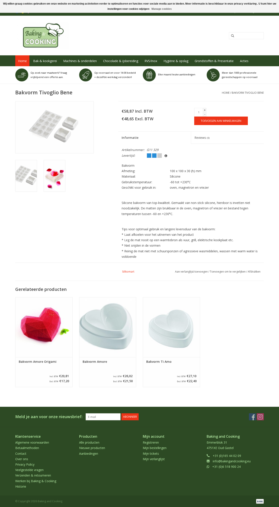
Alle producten (89, 442)
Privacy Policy (24, 464)
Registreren (151, 442)
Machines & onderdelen (80, 61)
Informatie (130, 138)
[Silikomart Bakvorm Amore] (107, 327)
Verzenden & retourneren (33, 475)
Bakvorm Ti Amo (159, 362)
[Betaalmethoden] (259, 501)
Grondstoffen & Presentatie (214, 61)
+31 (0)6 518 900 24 (226, 467)
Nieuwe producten (92, 448)
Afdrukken (254, 271)
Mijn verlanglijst (154, 459)
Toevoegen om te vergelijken (228, 271)
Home (22, 61)
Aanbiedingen (88, 453)
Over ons (21, 459)
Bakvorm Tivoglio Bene (248, 93)
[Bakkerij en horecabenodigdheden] (88, 35)
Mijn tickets (151, 453)
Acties (244, 61)
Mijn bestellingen (155, 448)
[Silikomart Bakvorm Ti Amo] (171, 327)
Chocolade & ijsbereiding (120, 61)
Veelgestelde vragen (29, 470)
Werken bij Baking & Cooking (35, 481)
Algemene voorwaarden (32, 442)
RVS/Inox (151, 61)
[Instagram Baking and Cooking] (260, 416)
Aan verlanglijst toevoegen (191, 271)
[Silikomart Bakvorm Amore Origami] (44, 327)
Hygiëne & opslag (175, 61)
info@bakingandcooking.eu (232, 461)
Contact (20, 453)
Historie (20, 486)
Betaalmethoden (27, 448)
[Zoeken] (231, 36)
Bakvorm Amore (95, 362)
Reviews (201, 138)
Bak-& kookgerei (45, 61)
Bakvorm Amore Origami (37, 362)
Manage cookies (161, 8)
